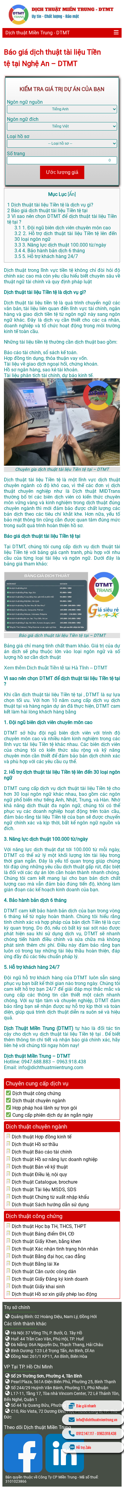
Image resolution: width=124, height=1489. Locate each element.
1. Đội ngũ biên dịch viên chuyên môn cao (62, 228)
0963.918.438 (106, 1433)
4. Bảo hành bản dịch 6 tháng (49, 250)
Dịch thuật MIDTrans (96, 491)
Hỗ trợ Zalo (83, 1447)
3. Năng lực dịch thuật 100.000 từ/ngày (60, 245)
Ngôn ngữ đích (23, 119)
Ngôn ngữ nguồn (25, 102)
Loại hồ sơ (18, 136)
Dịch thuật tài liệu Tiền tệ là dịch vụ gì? (50, 205)
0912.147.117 (85, 1433)
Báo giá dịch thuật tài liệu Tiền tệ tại (47, 210)
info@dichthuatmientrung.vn (96, 1419)
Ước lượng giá (62, 172)
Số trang (16, 153)
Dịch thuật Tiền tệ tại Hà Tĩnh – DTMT (67, 667)
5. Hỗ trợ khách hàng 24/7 (46, 256)
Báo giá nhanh (86, 1406)
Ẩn (72, 194)
